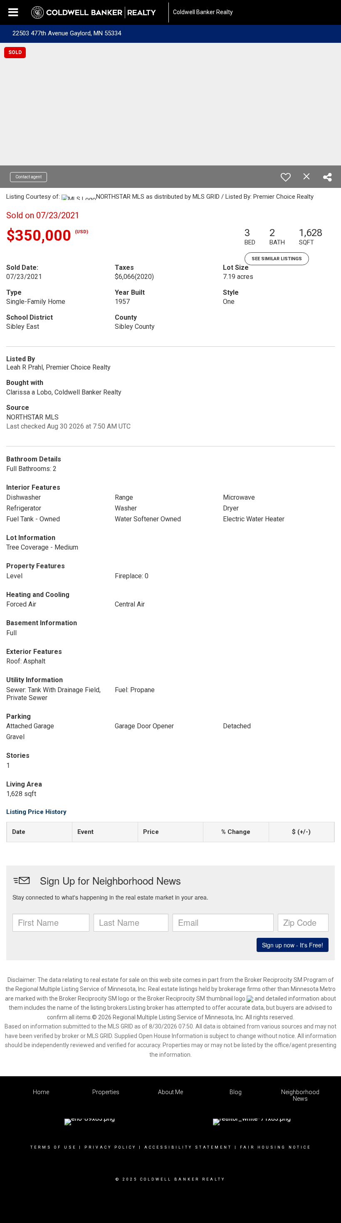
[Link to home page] (97, 12)
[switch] (285, 177)
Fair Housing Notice (275, 1147)
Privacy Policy (110, 1147)
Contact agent (28, 177)
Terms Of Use (53, 1147)
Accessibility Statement (188, 1147)
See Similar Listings (277, 258)
